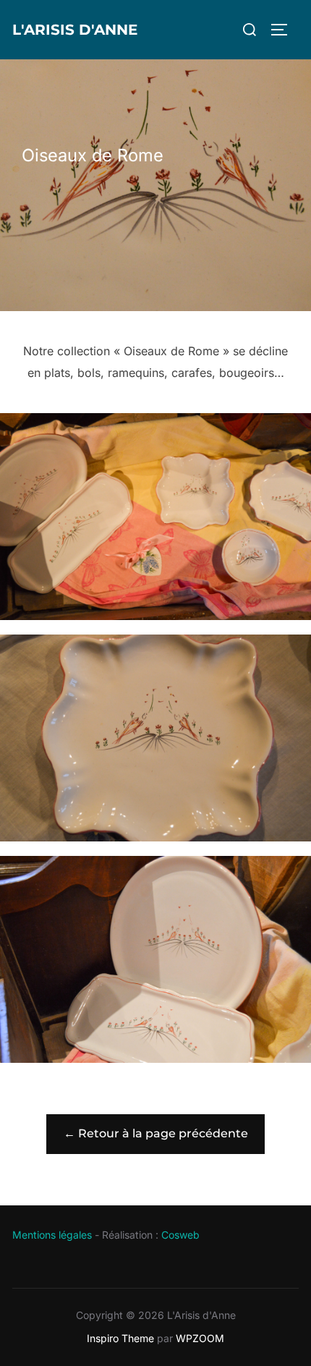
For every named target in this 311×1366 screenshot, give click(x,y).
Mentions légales (52, 1235)
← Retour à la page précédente (156, 1133)
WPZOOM (200, 1338)
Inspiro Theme (120, 1338)
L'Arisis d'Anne (74, 29)
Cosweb (180, 1235)
